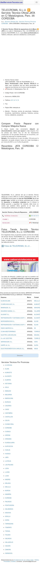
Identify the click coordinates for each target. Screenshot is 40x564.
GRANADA (8, 439)
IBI (35, 328)
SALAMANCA (9, 509)
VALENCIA (8, 538)
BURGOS (8, 402)
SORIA (7, 520)
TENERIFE (8, 527)
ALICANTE (8, 376)
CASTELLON (9, 417)
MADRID (7, 479)
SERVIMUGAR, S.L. (6, 342)
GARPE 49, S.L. (5, 345)
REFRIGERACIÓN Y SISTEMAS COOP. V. (13, 318)
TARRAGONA (9, 524)
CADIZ (7, 409)
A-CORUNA (8, 365)
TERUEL (7, 531)
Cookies (13, 561)
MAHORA (37, 308)
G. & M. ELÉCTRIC (6, 338)
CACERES (8, 406)
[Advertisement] (20, 57)
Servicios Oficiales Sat (11, 22)
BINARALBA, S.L (6, 308)
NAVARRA (8, 494)
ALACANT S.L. (5, 314)
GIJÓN (36, 345)
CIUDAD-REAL (9, 424)
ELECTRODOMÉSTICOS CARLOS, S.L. (12, 348)
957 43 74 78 (15, 100)
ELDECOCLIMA (5, 301)
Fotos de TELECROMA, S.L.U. (17, 246)
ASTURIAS (8, 383)
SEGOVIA (8, 513)
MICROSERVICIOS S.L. (8, 321)
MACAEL (36, 335)
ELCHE (36, 321)
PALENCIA (8, 501)
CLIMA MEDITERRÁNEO (8, 331)
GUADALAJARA (9, 442)
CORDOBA (8, 428)
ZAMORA (8, 549)
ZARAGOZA (8, 553)
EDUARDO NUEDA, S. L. (8, 311)
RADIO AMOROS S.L (7, 328)
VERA (36, 342)
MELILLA (37, 301)
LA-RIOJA (8, 461)
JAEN (6, 457)
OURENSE (8, 498)
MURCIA (7, 490)
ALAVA (7, 369)
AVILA (7, 387)
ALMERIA (8, 380)
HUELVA (7, 450)
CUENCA (8, 431)
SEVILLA (7, 516)
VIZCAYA (7, 546)
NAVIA (36, 348)
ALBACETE (8, 372)
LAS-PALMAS (9, 465)
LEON (7, 468)
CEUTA (7, 420)
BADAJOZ (8, 391)
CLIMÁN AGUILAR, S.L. (8, 304)
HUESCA (7, 454)
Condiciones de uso (19, 560)
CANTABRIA (8, 413)
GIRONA (7, 435)
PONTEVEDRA (9, 505)
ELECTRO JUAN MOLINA (8, 335)
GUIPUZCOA (9, 446)
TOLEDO (7, 535)
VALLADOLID (9, 542)
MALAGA (8, 483)
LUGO (7, 476)
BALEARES (8, 394)
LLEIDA (7, 472)
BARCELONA (9, 398)
